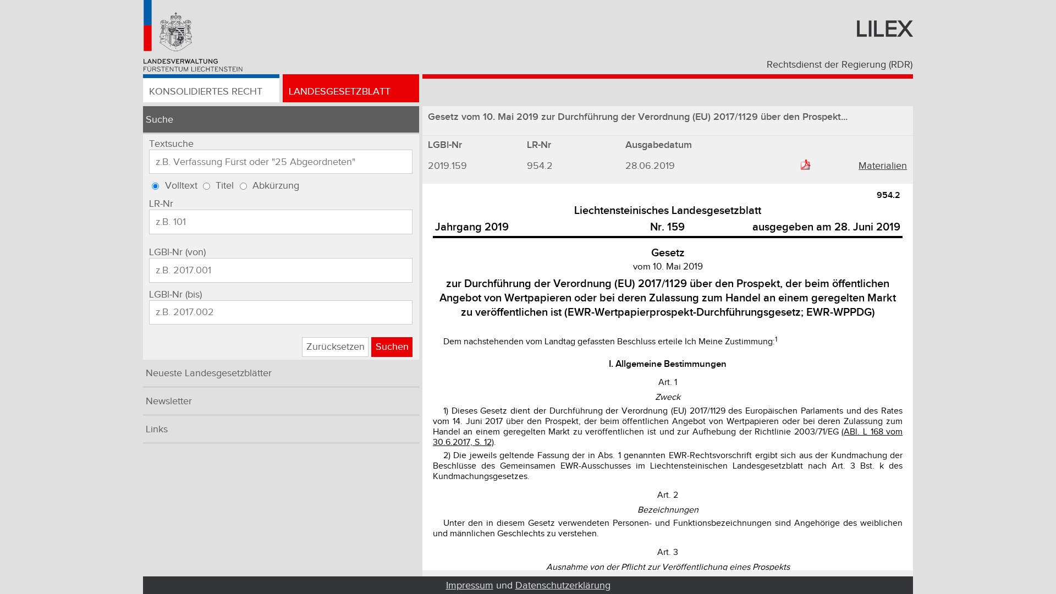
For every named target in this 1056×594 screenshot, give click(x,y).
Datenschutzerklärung (562, 585)
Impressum (469, 585)
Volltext (181, 185)
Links (157, 429)
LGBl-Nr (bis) (175, 294)
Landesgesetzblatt (340, 91)
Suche (159, 119)
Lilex (884, 29)
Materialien (883, 166)
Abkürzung (275, 185)
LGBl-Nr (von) (177, 252)
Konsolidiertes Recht (205, 91)
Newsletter (169, 401)
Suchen (392, 347)
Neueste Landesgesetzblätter (209, 373)
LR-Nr (161, 204)
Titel (225, 185)
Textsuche (171, 144)
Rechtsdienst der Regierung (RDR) (839, 64)
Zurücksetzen (335, 347)
